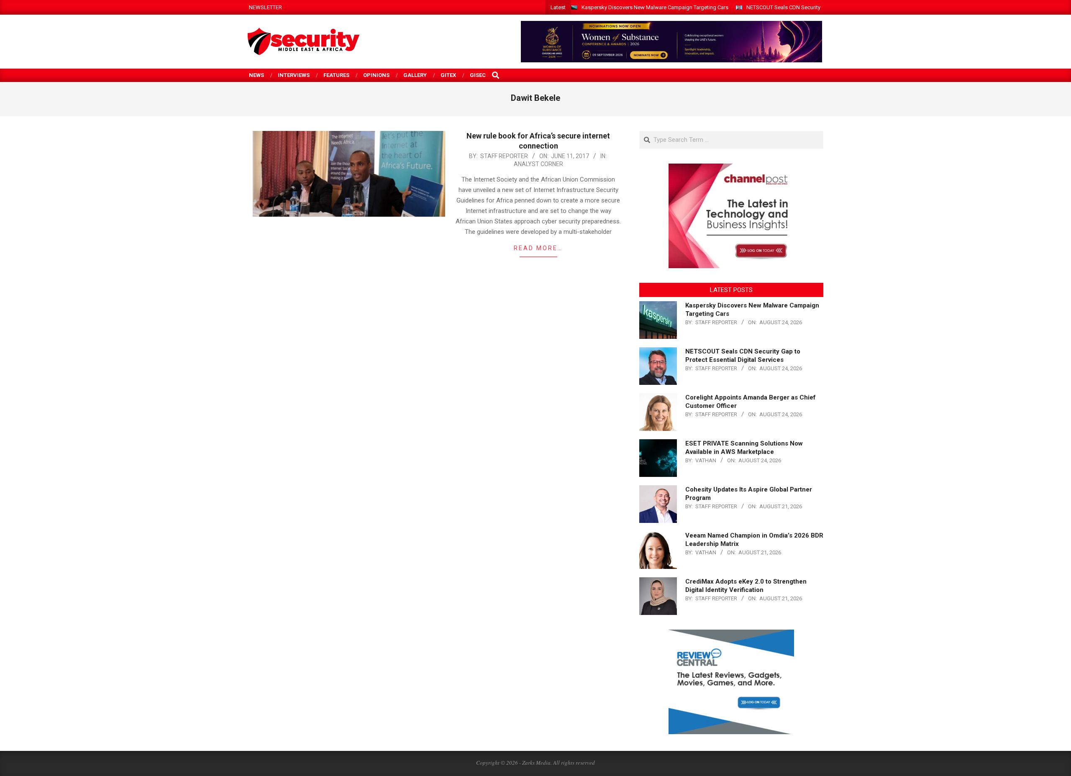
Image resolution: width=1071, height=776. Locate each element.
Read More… (538, 248)
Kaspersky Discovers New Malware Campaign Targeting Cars (655, 7)
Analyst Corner (538, 164)
